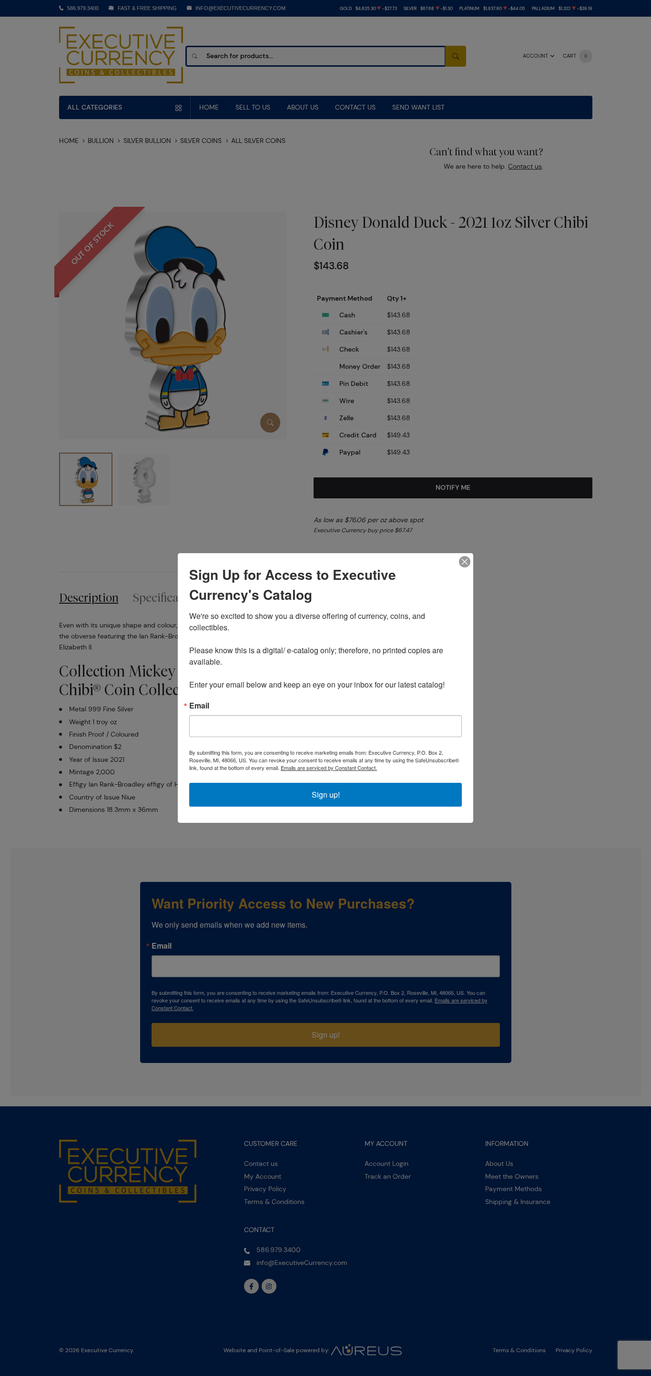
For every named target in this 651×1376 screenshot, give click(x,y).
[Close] (464, 561)
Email (199, 705)
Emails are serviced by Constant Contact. (329, 767)
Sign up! (326, 794)
